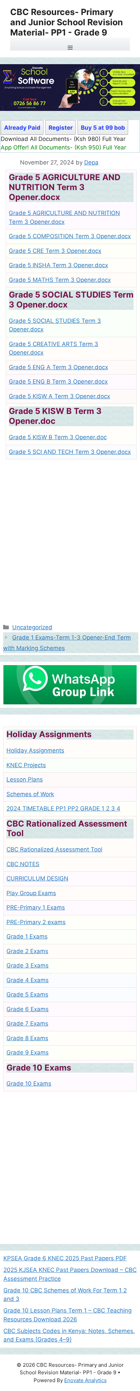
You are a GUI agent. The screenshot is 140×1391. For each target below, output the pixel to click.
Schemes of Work (30, 794)
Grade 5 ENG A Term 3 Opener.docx (58, 367)
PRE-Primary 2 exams (36, 922)
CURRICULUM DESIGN (37, 878)
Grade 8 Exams (27, 1038)
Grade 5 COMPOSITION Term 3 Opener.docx (70, 236)
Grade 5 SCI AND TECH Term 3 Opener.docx (70, 451)
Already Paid (22, 127)
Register (61, 127)
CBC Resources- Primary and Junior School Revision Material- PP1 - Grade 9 (66, 22)
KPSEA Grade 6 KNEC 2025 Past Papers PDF (65, 1258)
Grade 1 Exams (27, 936)
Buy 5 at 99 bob (103, 127)
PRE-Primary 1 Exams (35, 907)
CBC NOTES (22, 864)
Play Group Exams (31, 893)
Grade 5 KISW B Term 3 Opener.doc (58, 437)
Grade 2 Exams (27, 951)
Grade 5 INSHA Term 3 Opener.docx (58, 265)
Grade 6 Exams (27, 1009)
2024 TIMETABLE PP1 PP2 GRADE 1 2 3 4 (63, 808)
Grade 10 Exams (28, 1083)
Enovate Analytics (85, 1380)
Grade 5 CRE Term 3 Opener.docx (55, 250)
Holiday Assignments (35, 750)
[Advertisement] (70, 538)
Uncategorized (32, 627)
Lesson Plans (24, 779)
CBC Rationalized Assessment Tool (54, 849)
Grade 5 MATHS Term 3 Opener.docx (60, 279)
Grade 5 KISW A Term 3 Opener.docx (59, 396)
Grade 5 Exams (27, 994)
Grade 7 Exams (27, 1023)
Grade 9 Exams (27, 1052)
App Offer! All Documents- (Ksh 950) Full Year (63, 147)
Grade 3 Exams (27, 965)
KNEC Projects (26, 765)
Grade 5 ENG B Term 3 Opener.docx (58, 381)
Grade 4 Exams (27, 980)
